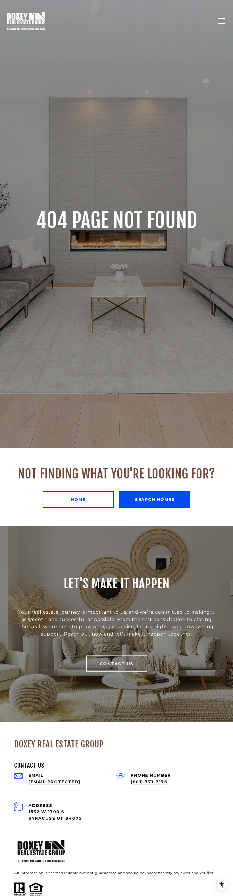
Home (78, 499)
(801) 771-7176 (149, 781)
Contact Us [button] (117, 663)
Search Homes (155, 499)
